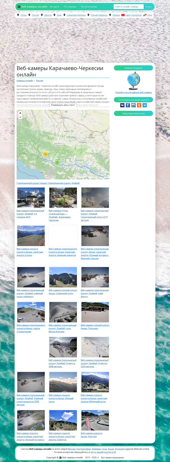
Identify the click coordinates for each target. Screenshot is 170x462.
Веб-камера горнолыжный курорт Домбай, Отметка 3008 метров (62, 363)
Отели (23, 15)
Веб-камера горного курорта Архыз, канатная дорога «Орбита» (62, 436)
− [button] (20, 117)
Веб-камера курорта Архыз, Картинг (91, 435)
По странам (70, 6)
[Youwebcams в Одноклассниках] (139, 104)
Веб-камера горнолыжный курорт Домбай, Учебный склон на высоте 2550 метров (30, 400)
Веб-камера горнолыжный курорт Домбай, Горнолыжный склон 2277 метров (95, 215)
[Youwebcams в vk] (122, 104)
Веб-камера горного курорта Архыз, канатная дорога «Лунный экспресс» (30, 436)
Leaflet (107, 178)
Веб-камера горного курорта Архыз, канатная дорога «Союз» (30, 252)
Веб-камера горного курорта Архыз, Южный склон (61, 398)
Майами (96, 449)
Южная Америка (99, 15)
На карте (54, 6)
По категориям (89, 6)
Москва (71, 449)
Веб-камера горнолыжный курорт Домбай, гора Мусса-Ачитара (62, 328)
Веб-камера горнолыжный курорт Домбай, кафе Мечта (95, 293)
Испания (119, 449)
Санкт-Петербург (133, 15)
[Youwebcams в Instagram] (133, 104)
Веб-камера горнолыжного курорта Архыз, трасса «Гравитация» (31, 328)
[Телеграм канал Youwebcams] (145, 104)
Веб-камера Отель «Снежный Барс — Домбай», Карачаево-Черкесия (60, 215)
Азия (59, 15)
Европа (48, 15)
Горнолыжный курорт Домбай (64, 183)
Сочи (149, 15)
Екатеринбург (83, 449)
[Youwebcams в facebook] (128, 104)
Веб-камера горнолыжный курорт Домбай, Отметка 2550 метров (95, 363)
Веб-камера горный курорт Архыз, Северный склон (63, 292)
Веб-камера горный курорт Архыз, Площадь (95, 327)
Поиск (148, 6)
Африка (116, 15)
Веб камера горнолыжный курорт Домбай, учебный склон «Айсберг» (30, 293)
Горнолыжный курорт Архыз (32, 183)
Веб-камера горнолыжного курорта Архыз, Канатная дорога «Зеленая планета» (63, 252)
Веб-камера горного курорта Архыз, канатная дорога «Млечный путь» (94, 398)
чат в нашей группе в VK (103, 452)
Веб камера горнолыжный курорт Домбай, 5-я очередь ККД (30, 213)
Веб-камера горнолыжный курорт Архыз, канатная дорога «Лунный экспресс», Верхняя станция (95, 253)
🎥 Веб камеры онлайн (32, 6)
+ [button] (20, 113)
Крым (111, 449)
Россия (35, 15)
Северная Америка (76, 15)
